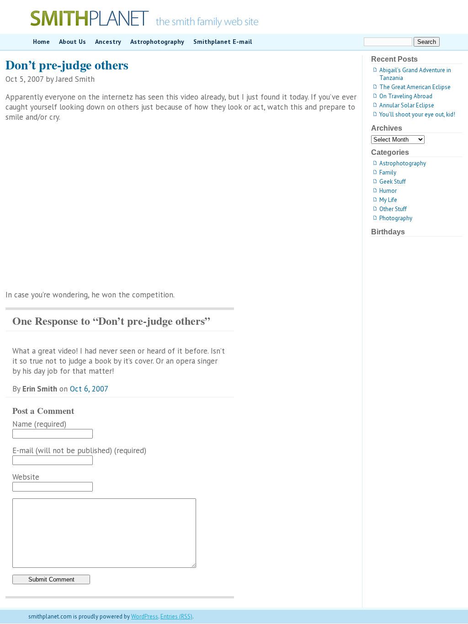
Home (41, 41)
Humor (388, 191)
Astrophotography (157, 41)
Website (25, 477)
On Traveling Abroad (405, 96)
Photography (395, 218)
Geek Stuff (392, 181)
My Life (388, 200)
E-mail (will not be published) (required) (79, 450)
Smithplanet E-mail (222, 41)
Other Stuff (393, 209)
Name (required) (39, 424)
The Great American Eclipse (415, 87)
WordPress (144, 616)
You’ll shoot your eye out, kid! (417, 114)
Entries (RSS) (176, 616)
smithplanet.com (234, 17)
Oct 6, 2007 (89, 389)
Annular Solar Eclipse (406, 105)
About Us (72, 41)
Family (387, 172)
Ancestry (108, 41)
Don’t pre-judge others (66, 64)
